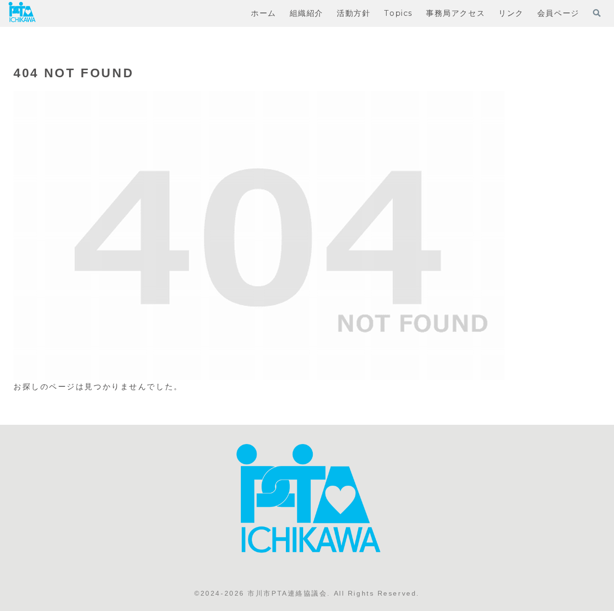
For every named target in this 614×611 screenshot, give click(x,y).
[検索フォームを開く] (597, 13)
